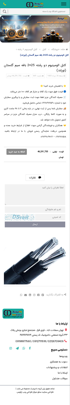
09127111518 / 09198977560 (30, 342)
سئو (39, 392)
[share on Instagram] (34, 295)
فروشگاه (55, 49)
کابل (44, 49)
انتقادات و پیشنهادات (56, 367)
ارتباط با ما (62, 373)
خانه (63, 49)
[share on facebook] (38, 295)
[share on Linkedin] (30, 295)
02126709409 (56, 342)
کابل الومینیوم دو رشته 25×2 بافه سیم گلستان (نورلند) (44, 55)
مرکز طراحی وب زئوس (27, 392)
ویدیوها (63, 356)
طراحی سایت (47, 392)
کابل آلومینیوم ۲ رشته (27, 49)
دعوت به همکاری (58, 362)
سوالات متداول (59, 379)
